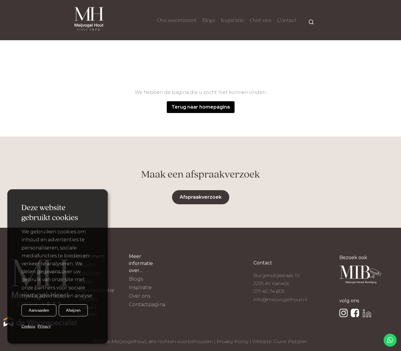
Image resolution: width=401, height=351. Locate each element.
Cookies (28, 326)
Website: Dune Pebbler (279, 341)
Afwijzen (73, 310)
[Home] (89, 20)
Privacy (44, 326)
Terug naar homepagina (200, 107)
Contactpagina (147, 304)
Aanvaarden (39, 310)
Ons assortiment (176, 20)
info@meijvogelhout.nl (280, 299)
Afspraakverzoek (201, 197)
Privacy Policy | (234, 341)
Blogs (208, 20)
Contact (286, 20)
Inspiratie (232, 20)
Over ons (260, 20)
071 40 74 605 (268, 291)
